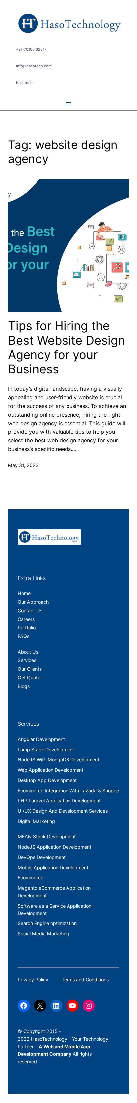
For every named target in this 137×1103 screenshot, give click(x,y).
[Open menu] (68, 104)
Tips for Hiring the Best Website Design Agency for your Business (66, 347)
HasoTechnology (49, 1039)
